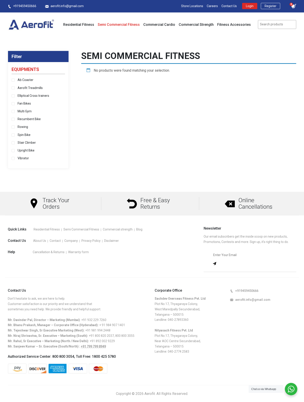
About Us (39, 240)
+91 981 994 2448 (97, 330)
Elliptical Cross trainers (33, 95)
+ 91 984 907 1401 (112, 325)
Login (249, 6)
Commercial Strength (196, 24)
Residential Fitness (78, 24)
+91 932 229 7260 (93, 320)
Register (270, 6)
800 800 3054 (63, 356)
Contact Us (229, 6)
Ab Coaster (25, 80)
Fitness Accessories (234, 24)
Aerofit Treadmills (30, 88)
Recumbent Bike (29, 119)
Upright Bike (26, 150)
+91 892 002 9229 (102, 341)
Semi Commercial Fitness (119, 24)
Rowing (23, 127)
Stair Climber (27, 142)
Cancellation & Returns (49, 252)
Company (71, 240)
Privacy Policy (91, 240)
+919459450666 (24, 6)
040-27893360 (178, 319)
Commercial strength (118, 229)
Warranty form (78, 252)
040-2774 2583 (178, 351)
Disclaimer (111, 240)
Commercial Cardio (159, 24)
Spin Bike (24, 135)
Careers (212, 6)
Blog (139, 229)
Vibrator (23, 158)
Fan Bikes (24, 103)
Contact (55, 240)
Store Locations (192, 6)
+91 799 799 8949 (93, 346)
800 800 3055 (124, 335)
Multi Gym (25, 111)
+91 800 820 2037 (101, 335)
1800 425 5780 (104, 356)
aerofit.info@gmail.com (67, 6)
